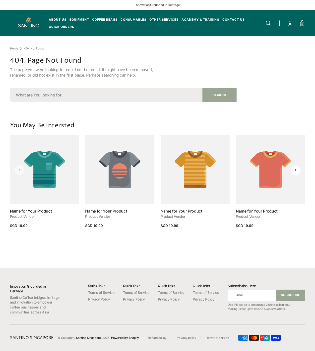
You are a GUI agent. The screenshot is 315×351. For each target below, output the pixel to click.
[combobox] (123, 95)
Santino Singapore (88, 338)
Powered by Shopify (125, 338)
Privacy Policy (99, 299)
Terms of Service (101, 292)
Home (14, 48)
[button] (268, 23)
